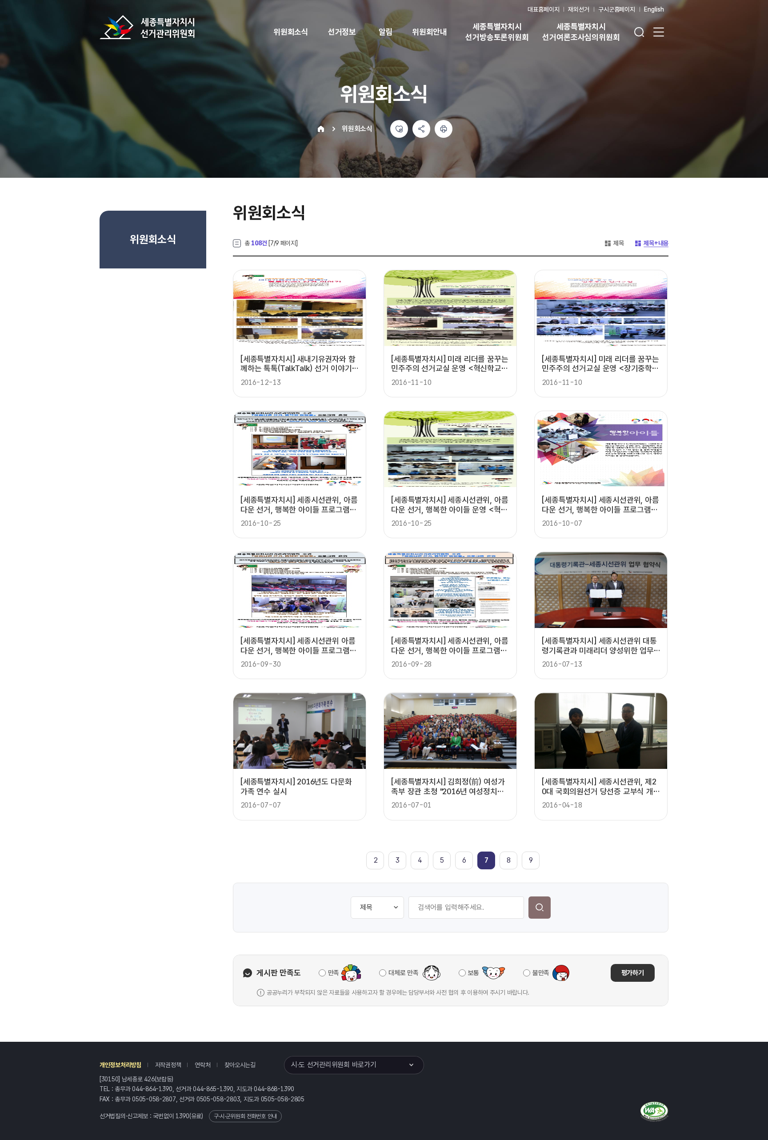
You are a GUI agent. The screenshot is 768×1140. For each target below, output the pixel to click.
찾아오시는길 (240, 1064)
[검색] (539, 907)
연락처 (202, 1064)
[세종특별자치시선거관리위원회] (175, 27)
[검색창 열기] (639, 32)
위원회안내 (429, 31)
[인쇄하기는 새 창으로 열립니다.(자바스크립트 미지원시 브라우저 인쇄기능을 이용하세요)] (443, 129)
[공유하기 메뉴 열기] (421, 129)
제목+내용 (651, 243)
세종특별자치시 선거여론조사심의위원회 (581, 32)
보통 (473, 973)
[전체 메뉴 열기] (658, 32)
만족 (333, 973)
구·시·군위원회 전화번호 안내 (245, 1116)
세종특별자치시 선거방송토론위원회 (496, 32)
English (654, 9)
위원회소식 (290, 31)
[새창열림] (654, 1110)
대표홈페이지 (543, 9)
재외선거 (578, 9)
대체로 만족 (403, 973)
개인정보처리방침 (120, 1064)
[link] (486, 860)
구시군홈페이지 (616, 9)
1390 (182, 1116)
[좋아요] (399, 129)
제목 (614, 243)
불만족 (540, 973)
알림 (386, 31)
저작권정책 (168, 1064)
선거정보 (342, 31)
